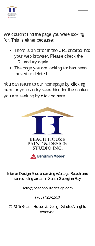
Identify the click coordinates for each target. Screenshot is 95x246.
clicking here (53, 95)
